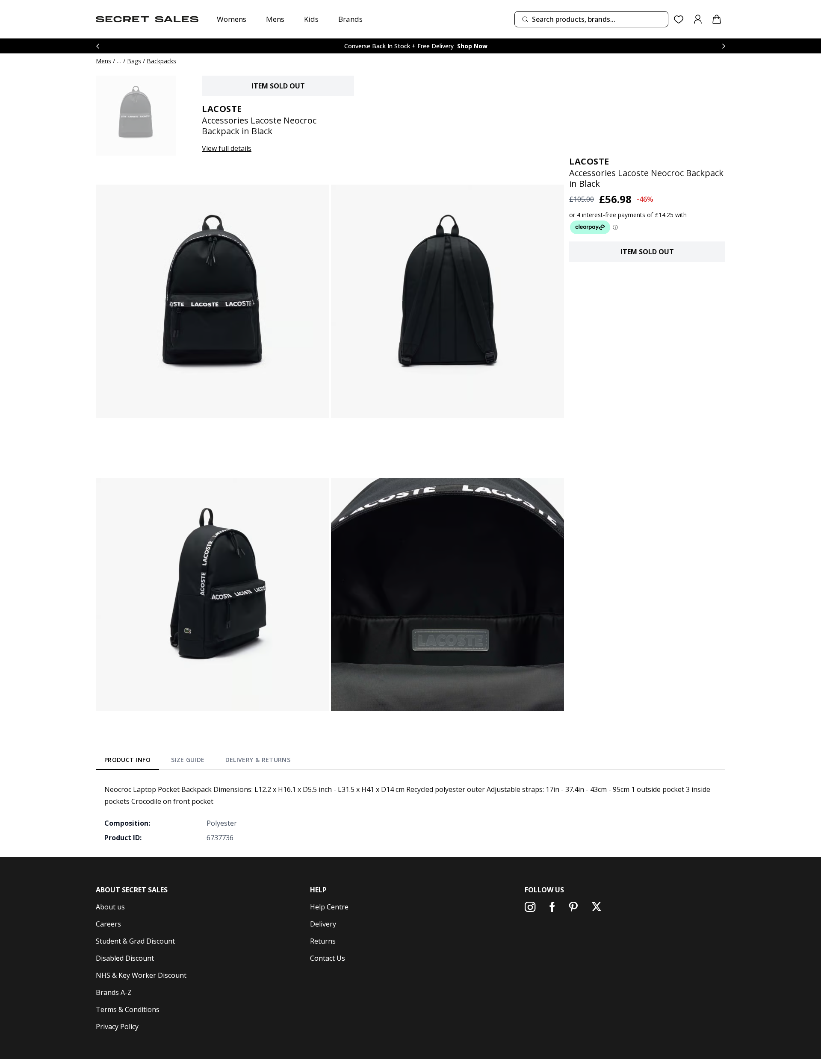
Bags (134, 61)
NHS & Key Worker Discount (141, 975)
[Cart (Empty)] (716, 19)
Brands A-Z (114, 992)
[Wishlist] (679, 19)
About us (110, 907)
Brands (350, 19)
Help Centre (329, 907)
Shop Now (472, 46)
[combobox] (591, 19)
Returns (323, 941)
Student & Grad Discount (135, 941)
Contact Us (327, 958)
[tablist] (197, 761)
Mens (275, 19)
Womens (231, 19)
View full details (226, 148)
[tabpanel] (410, 813)
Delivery (323, 924)
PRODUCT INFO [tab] (127, 760)
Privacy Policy (117, 1026)
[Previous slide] (97, 45)
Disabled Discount (125, 958)
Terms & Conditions (127, 1009)
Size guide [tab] (188, 760)
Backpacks (161, 61)
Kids (311, 19)
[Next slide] (723, 45)
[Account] (697, 19)
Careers (108, 924)
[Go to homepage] (147, 19)
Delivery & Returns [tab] (257, 760)
